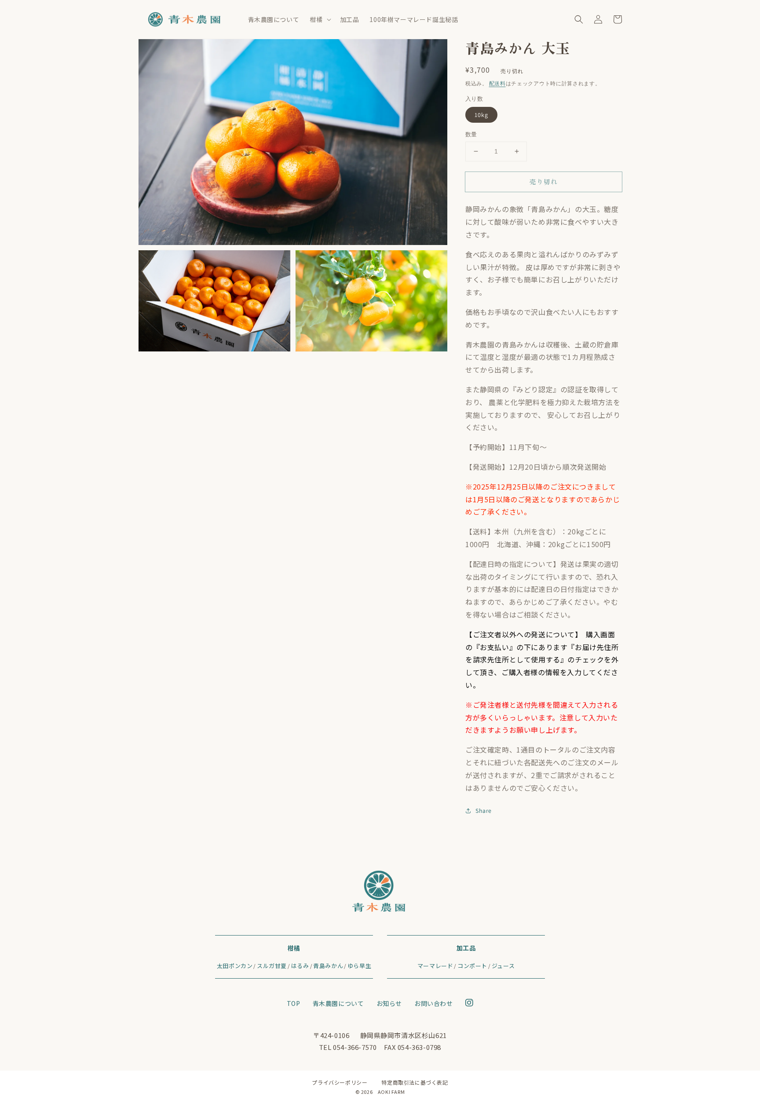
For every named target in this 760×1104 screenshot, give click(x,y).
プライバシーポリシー (339, 1082)
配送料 (497, 83)
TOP (293, 1003)
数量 (471, 134)
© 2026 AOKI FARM (380, 1091)
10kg (481, 115)
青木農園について (338, 1003)
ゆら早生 (359, 965)
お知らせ (389, 1003)
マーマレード (435, 965)
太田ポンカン (235, 965)
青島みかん (328, 965)
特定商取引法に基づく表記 (414, 1082)
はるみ (300, 965)
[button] (319, 19)
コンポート (472, 965)
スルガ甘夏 (272, 965)
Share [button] (483, 810)
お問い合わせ (433, 1003)
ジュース (503, 965)
